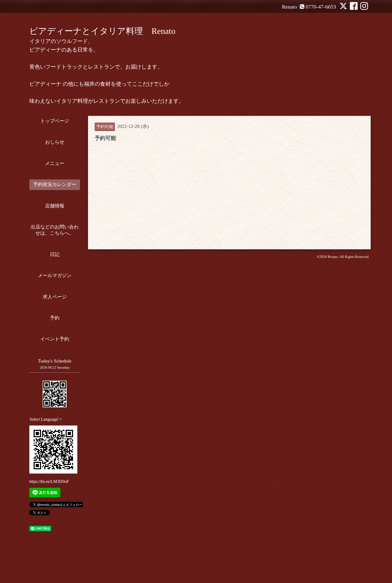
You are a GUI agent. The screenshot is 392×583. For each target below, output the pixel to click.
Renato (333, 257)
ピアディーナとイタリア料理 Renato (102, 31)
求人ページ (55, 297)
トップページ (54, 121)
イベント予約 (54, 339)
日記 (54, 254)
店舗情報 (54, 205)
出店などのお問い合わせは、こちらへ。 (55, 230)
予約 (54, 318)
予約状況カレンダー (54, 184)
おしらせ (54, 142)
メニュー (54, 163)
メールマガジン (54, 275)
